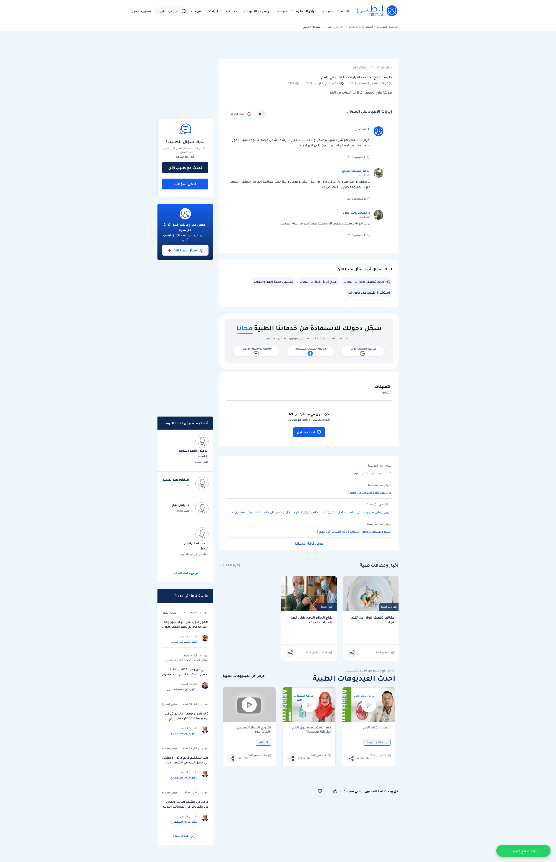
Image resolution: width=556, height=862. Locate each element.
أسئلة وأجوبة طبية (361, 27)
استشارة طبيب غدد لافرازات (369, 292)
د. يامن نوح (180, 504)
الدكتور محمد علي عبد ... (184, 642)
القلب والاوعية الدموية (194, 554)
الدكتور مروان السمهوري (184, 733)
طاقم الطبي (362, 129)
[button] (335, 11)
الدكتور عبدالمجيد (175, 479)
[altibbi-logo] (377, 11)
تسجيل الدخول (141, 11)
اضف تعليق (306, 432)
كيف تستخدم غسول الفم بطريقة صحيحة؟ (311, 729)
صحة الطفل (169, 613)
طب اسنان (201, 462)
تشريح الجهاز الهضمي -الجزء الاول (254, 729)
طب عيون (182, 485)
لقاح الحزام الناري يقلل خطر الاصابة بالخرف (311, 620)
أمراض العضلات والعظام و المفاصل (187, 660)
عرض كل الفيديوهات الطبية (244, 676)
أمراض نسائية (170, 704)
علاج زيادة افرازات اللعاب (318, 281)
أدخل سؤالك (185, 184)
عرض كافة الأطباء (185, 573)
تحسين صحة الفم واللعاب (273, 281)
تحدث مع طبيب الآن (185, 168)
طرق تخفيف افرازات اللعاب (364, 281)
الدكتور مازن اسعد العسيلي (182, 689)
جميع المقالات (230, 565)
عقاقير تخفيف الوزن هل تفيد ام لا (372, 620)
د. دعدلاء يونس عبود (356, 212)
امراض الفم (335, 27)
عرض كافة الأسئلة (309, 543)
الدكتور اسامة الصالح (356, 171)
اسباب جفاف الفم (377, 727)
